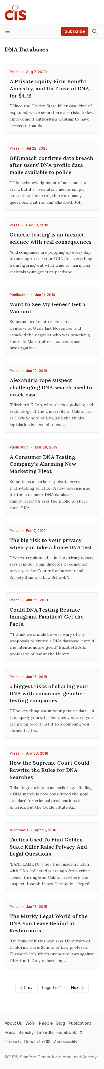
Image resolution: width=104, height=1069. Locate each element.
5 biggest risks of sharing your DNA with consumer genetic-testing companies (49, 693)
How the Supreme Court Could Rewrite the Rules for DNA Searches (49, 769)
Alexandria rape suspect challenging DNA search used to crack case (51, 387)
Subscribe (75, 31)
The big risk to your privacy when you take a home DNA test (51, 544)
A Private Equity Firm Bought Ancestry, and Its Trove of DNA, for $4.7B (50, 88)
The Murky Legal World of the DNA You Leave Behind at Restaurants (49, 923)
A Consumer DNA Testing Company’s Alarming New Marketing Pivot (43, 464)
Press (15, 72)
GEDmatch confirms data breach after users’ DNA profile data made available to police (51, 165)
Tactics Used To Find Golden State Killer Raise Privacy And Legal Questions (48, 846)
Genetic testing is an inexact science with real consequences (51, 238)
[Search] (94, 31)
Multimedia (19, 830)
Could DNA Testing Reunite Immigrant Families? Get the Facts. (46, 616)
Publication (19, 295)
